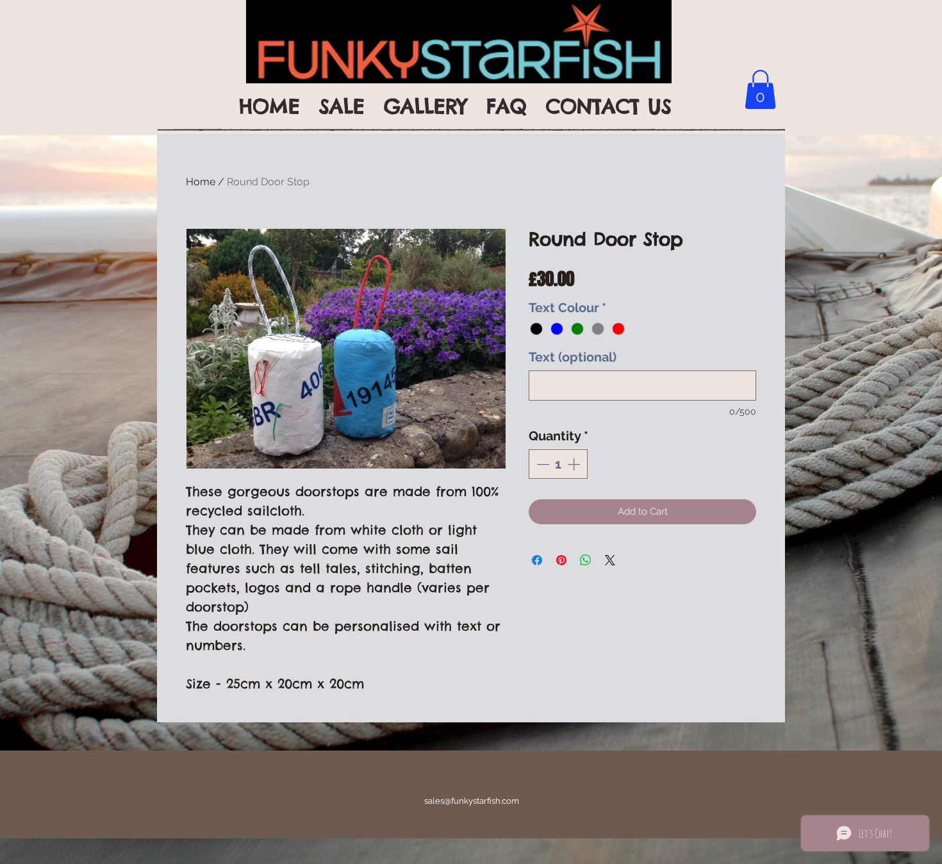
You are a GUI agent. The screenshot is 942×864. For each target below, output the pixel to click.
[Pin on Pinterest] (561, 560)
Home (200, 182)
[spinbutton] (558, 464)
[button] (760, 89)
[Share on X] (610, 560)
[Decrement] (541, 464)
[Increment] (575, 464)
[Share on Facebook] (537, 560)
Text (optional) (572, 357)
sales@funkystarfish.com (471, 801)
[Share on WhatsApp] (585, 560)
